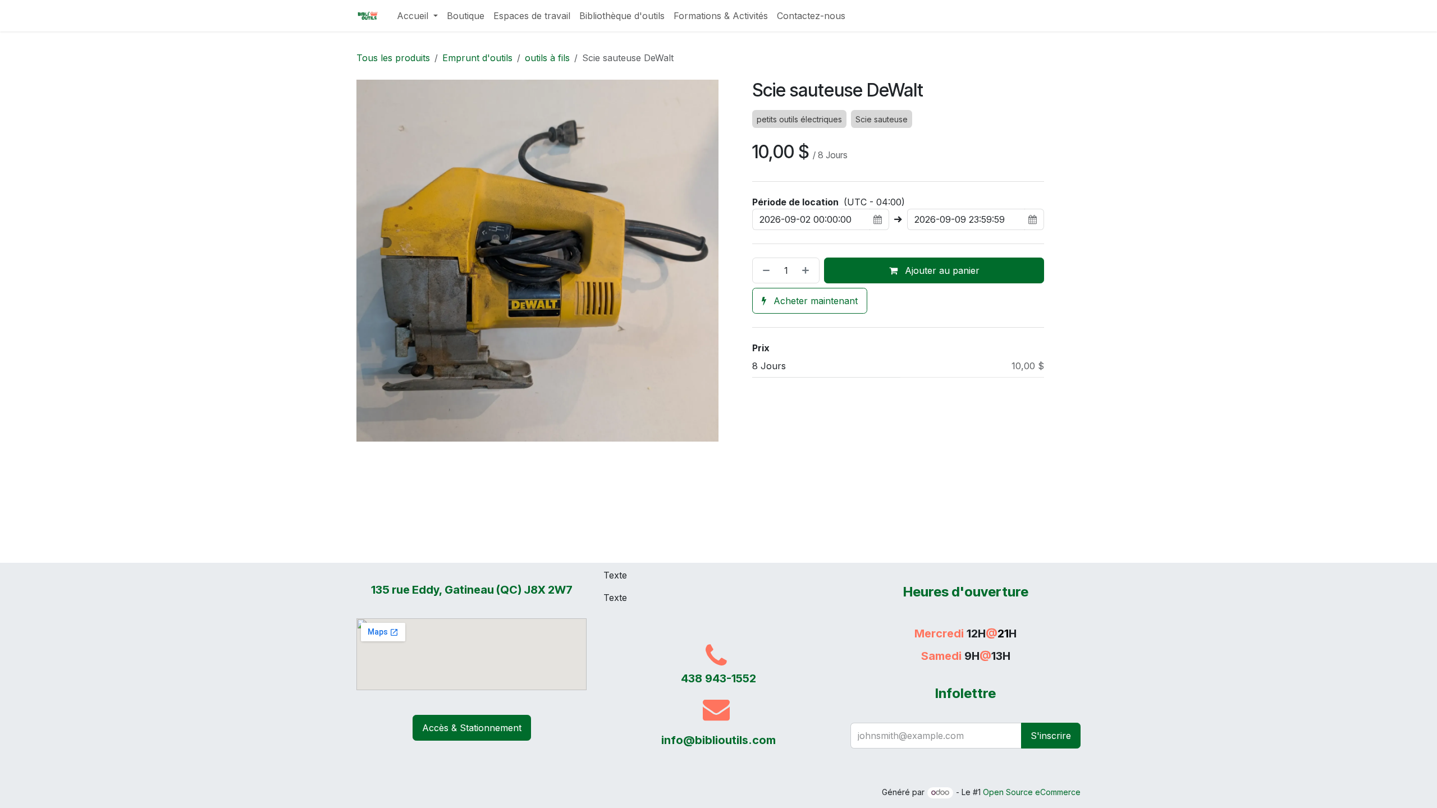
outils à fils (547, 57)
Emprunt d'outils (477, 57)
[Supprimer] (764, 270)
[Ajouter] (808, 270)
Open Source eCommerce (1032, 792)
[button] (1051, 736)
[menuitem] (417, 15)
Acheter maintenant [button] (814, 300)
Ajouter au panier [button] (941, 270)
